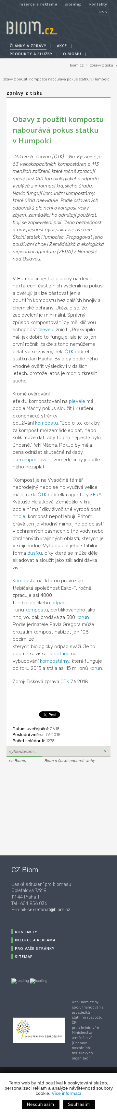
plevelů (46, 329)
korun (82, 617)
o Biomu (72, 53)
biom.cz (77, 65)
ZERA (96, 495)
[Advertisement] (47, 808)
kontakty (98, 4)
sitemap (73, 4)
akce (62, 45)
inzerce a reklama (39, 4)
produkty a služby (31, 53)
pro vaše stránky (35, 948)
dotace (62, 654)
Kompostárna (28, 581)
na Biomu (17, 760)
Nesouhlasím (40, 1104)
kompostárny (54, 661)
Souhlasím (79, 1104)
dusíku (34, 553)
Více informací (66, 1093)
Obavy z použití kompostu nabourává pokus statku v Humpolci (56, 79)
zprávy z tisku (101, 65)
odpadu (60, 603)
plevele (77, 401)
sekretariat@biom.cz (48, 910)
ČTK (69, 352)
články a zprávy (28, 45)
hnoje (19, 516)
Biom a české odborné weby (70, 760)
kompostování (35, 460)
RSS (103, 11)
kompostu (46, 423)
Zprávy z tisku (24, 93)
